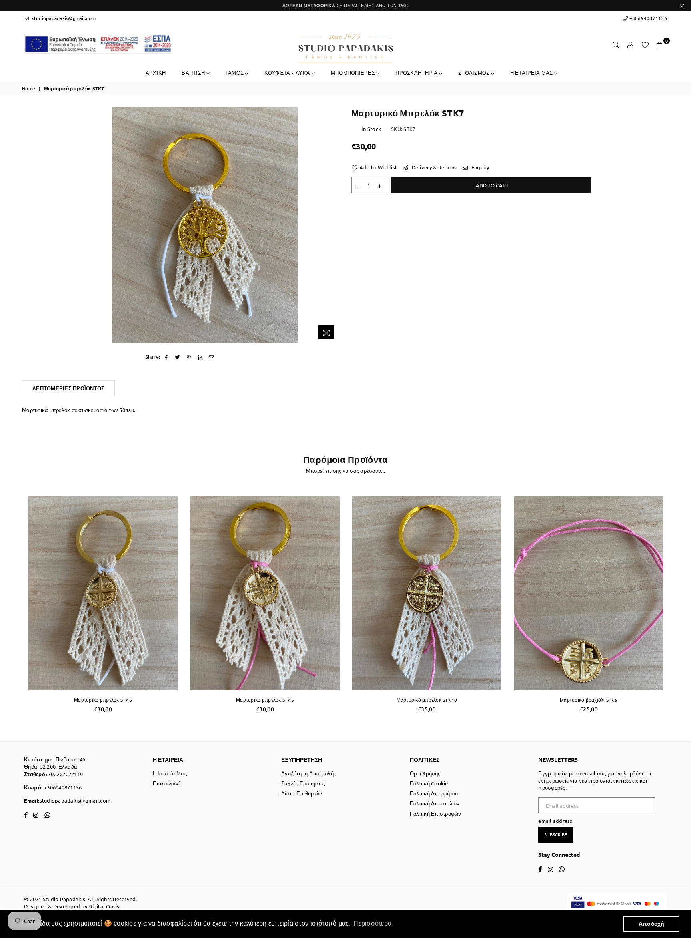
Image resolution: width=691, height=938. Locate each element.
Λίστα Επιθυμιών (301, 793)
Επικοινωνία (168, 783)
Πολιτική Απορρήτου (434, 793)
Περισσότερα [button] (372, 923)
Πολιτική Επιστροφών (435, 813)
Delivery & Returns (433, 167)
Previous (13, 605)
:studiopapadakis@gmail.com (74, 800)
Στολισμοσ (474, 72)
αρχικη (156, 72)
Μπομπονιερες (353, 72)
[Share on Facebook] (166, 356)
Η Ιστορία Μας (170, 773)
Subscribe (555, 834)
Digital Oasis (103, 906)
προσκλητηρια (417, 72)
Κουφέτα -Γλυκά (288, 72)
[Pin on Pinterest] (189, 356)
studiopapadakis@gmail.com (63, 18)
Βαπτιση (194, 72)
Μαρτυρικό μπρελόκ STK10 (427, 700)
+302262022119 (64, 774)
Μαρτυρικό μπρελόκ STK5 (265, 700)
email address (555, 820)
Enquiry (479, 167)
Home (28, 88)
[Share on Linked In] (200, 356)
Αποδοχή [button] (652, 923)
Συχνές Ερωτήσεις (303, 783)
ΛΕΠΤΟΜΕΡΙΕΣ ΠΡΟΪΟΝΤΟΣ (68, 388)
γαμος (235, 72)
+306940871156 (647, 18)
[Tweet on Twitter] (178, 356)
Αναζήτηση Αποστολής (308, 773)
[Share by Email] (211, 356)
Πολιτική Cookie (429, 783)
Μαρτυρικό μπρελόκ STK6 (103, 700)
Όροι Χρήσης (425, 773)
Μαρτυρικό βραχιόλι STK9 (589, 700)
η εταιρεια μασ (532, 72)
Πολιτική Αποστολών (435, 803)
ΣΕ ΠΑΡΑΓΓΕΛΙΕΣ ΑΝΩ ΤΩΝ (345, 5)
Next (678, 605)
